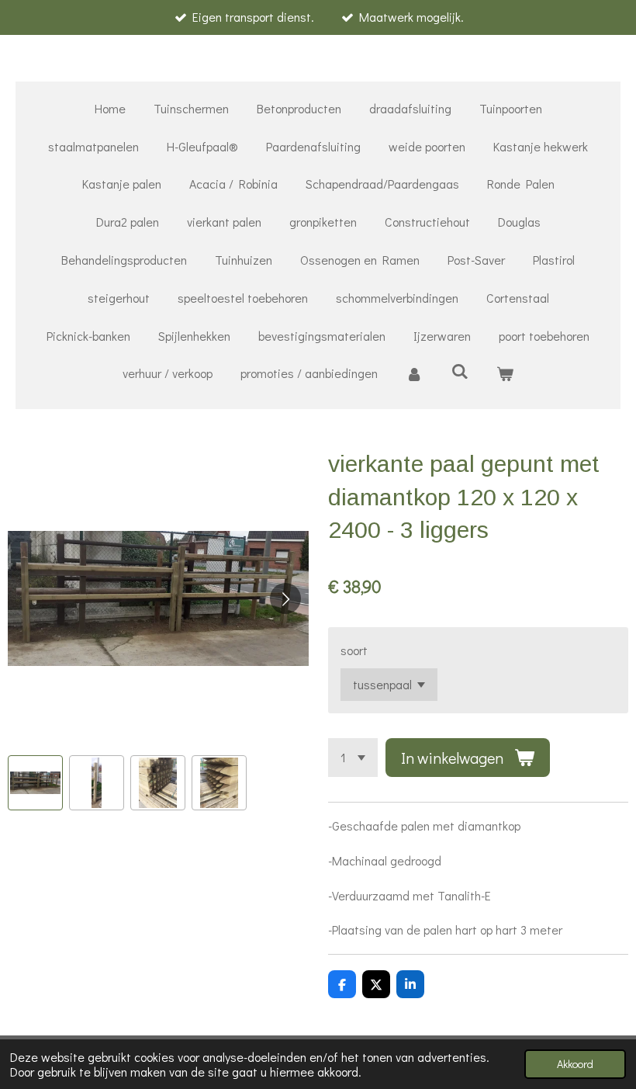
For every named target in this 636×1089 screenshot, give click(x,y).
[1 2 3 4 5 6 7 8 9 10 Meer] (353, 757)
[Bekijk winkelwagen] (505, 374)
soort (354, 650)
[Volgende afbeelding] (285, 598)
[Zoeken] (459, 371)
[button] (35, 782)
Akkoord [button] (575, 1063)
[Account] (414, 374)
